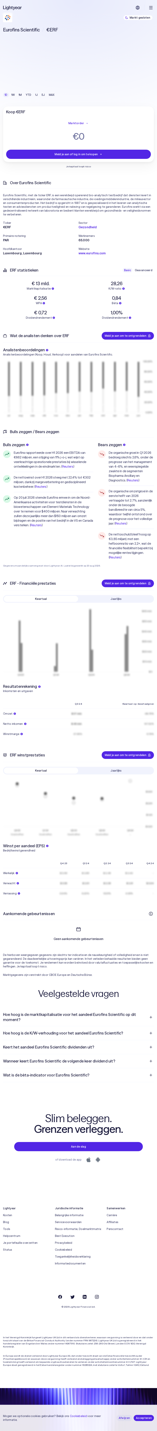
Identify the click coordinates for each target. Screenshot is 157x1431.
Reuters (67, 466)
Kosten (7, 1215)
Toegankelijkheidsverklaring (73, 1256)
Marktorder (76, 123)
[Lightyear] (12, 7)
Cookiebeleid (63, 1249)
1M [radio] (20, 95)
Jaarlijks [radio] (116, 599)
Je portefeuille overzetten (20, 1243)
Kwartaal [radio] (41, 599)
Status (7, 1249)
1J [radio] (36, 95)
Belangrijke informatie (69, 1215)
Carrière (112, 1215)
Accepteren (144, 1418)
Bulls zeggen (14, 444)
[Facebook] (60, 1297)
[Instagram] (97, 1297)
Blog (6, 1222)
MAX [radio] (52, 95)
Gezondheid (87, 227)
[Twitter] (72, 1297)
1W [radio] (13, 95)
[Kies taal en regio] (137, 7)
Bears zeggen (110, 444)
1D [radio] (6, 95)
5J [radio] (43, 95)
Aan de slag (78, 1146)
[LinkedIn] (84, 1297)
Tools (6, 1229)
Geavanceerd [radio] (143, 270)
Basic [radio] (127, 270)
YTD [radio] (28, 95)
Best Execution (65, 1236)
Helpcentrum (11, 1236)
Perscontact (115, 1229)
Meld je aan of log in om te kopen (76, 154)
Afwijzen (124, 1418)
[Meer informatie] (151, 914)
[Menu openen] (151, 8)
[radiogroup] (29, 95)
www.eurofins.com (92, 253)
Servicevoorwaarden (68, 1222)
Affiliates (112, 1222)
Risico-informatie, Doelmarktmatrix (78, 1229)
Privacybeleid (63, 1243)
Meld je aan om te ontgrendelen (125, 335)
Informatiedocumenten (70, 1263)
